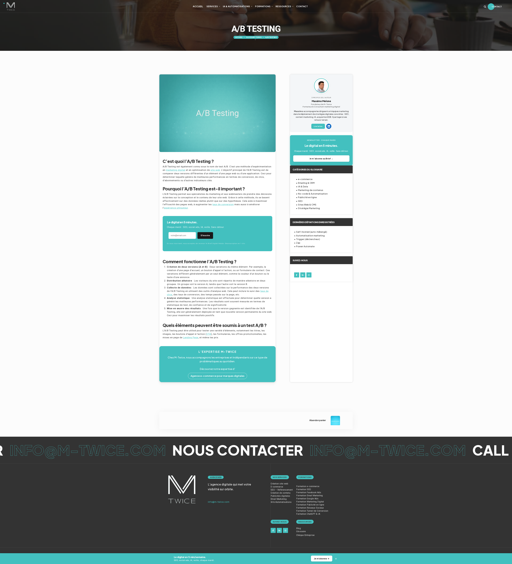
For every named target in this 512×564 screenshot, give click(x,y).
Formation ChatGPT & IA (308, 514)
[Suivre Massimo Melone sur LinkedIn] (328, 126)
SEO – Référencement (282, 490)
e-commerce (305, 179)
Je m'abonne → (321, 558)
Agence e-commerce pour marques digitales (218, 375)
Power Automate (305, 246)
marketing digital (175, 170)
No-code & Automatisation (313, 193)
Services (212, 6)
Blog (298, 528)
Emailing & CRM (306, 182)
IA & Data (303, 186)
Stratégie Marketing (309, 208)
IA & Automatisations (236, 6)
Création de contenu (281, 493)
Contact (302, 6)
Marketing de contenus (310, 190)
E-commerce (277, 486)
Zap (298, 242)
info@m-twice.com (243, 450)
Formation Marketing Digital (310, 501)
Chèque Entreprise (305, 535)
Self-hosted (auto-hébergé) (311, 231)
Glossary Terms (254, 37)
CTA (209, 334)
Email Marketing (279, 499)
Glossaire (301, 531)
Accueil (198, 6)
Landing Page (190, 337)
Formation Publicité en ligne (310, 504)
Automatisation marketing (310, 235)
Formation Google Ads (307, 498)
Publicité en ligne (307, 197)
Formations (262, 6)
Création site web (279, 483)
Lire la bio (318, 126)
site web (215, 170)
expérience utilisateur (176, 208)
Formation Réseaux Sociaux (310, 508)
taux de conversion (223, 204)
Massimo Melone (321, 101)
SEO (300, 201)
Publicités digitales (280, 496)
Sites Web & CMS (307, 204)
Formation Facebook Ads (308, 492)
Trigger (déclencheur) (308, 239)
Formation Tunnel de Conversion (312, 511)
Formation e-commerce (307, 486)
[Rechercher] (485, 6)
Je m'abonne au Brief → (321, 158)
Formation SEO (303, 489)
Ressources (283, 6)
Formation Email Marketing (309, 495)
